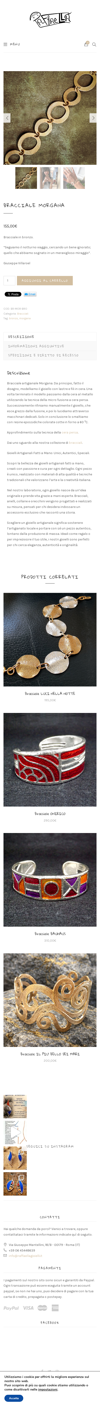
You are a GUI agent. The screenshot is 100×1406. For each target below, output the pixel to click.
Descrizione (21, 337)
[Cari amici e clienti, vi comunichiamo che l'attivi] (15, 1106)
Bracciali (22, 313)
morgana (25, 318)
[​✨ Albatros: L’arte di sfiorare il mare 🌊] (15, 1158)
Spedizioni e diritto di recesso (43, 355)
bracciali (75, 443)
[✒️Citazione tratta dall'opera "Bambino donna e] (15, 1132)
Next (93, 118)
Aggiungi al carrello (45, 280)
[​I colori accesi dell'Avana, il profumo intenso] (15, 1184)
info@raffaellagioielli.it (25, 1256)
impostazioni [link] (47, 1389)
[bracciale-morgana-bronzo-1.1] (50, 118)
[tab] (50, 336)
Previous (6, 118)
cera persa (70, 432)
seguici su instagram (50, 1146)
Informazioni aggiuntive (36, 346)
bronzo (13, 318)
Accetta (14, 1398)
